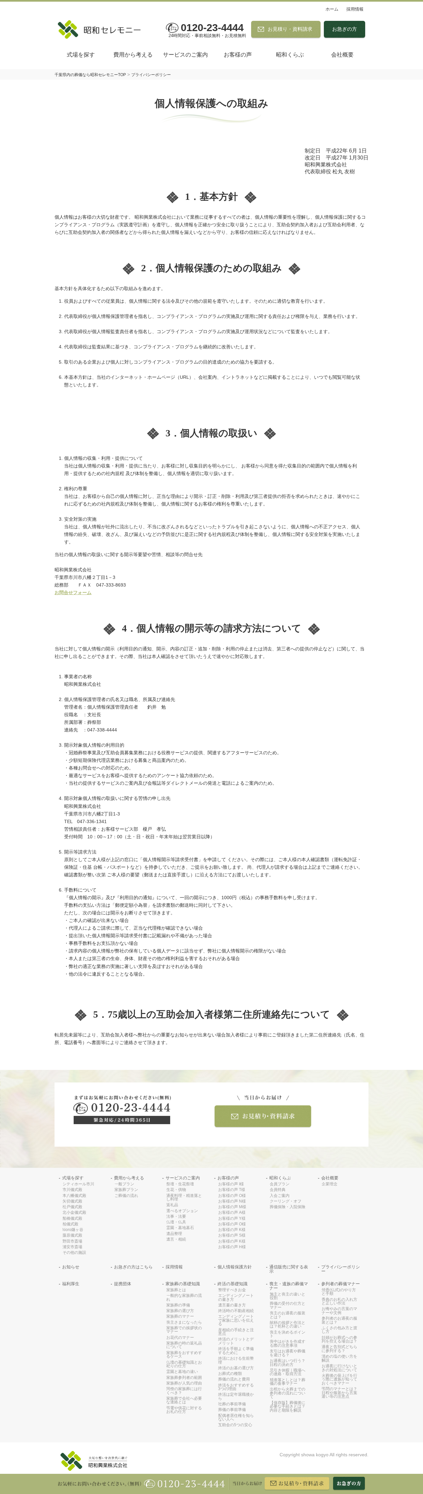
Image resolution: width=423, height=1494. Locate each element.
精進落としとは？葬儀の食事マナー (287, 1382)
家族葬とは (176, 1290)
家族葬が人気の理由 (184, 1383)
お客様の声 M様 (232, 1207)
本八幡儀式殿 (74, 1196)
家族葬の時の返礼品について (184, 1345)
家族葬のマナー (180, 1316)
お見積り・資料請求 (290, 29)
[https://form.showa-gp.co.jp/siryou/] (263, 1111)
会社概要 (342, 55)
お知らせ (70, 1267)
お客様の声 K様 (232, 1230)
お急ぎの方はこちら (133, 1267)
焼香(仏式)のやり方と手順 (339, 1292)
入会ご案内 (279, 1196)
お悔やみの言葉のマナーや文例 (339, 1311)
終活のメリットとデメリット (236, 1341)
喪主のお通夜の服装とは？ (287, 1315)
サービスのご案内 (185, 55)
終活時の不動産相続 (236, 1311)
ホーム (332, 9)
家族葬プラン (126, 1190)
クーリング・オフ (285, 1201)
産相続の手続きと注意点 (236, 1332)
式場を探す (81, 55)
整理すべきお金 (232, 1290)
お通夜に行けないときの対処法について (339, 1368)
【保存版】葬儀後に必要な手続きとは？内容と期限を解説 (287, 1406)
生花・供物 (176, 1190)
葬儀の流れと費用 (234, 1379)
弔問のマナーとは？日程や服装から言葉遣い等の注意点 (339, 1392)
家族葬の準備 (178, 1305)
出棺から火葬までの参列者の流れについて (287, 1393)
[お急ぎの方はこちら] (349, 1484)
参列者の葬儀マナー (340, 1284)
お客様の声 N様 (232, 1201)
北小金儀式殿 (74, 1212)
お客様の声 (238, 55)
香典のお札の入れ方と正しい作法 (339, 1301)
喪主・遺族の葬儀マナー (288, 1286)
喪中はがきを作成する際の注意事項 (287, 1343)
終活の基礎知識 (232, 1284)
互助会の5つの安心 (235, 1425)
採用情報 (355, 9)
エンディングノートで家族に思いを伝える (236, 1320)
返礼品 (172, 1205)
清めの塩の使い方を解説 (339, 1358)
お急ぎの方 (344, 29)
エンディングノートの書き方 (236, 1297)
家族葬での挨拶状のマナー (184, 1330)
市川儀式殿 (72, 1190)
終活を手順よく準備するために (236, 1351)
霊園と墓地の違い (182, 1372)
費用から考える (133, 55)
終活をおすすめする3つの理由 (236, 1387)
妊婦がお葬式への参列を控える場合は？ (339, 1339)
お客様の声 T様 (231, 1190)
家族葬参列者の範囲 (184, 1378)
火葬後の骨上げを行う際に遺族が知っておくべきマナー (339, 1379)
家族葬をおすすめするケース (184, 1355)
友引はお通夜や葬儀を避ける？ (287, 1353)
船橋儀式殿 (72, 1218)
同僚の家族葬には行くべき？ (184, 1391)
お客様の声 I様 (231, 1184)
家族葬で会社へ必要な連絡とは (184, 1400)
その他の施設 (74, 1252)
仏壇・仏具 (176, 1222)
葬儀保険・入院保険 (287, 1207)
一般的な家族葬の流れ (184, 1297)
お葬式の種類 (230, 1374)
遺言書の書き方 (232, 1305)
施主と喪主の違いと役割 (287, 1296)
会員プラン (279, 1184)
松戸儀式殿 (72, 1207)
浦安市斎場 (72, 1247)
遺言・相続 (176, 1239)
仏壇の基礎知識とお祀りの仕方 (184, 1364)
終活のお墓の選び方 (236, 1368)
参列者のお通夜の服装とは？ (339, 1320)
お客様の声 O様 (232, 1196)
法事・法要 (176, 1216)
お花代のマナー (180, 1338)
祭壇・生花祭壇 (180, 1184)
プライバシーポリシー (340, 1269)
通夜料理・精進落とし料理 (184, 1198)
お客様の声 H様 (232, 1247)
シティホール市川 (78, 1184)
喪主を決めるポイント (287, 1334)
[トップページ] (102, 29)
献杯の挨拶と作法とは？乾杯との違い (287, 1325)
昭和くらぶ (290, 55)
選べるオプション (182, 1211)
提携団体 (122, 1284)
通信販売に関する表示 (288, 1269)
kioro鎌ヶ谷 (72, 1230)
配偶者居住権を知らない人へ (236, 1418)
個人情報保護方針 (234, 1267)
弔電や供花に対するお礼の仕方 (184, 1410)
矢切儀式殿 (72, 1201)
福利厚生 (70, 1284)
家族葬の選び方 (180, 1311)
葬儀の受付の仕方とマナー (287, 1305)
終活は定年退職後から (236, 1396)
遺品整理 (174, 1234)
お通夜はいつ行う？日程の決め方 (287, 1363)
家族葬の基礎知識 (183, 1284)
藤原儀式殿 (72, 1235)
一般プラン (124, 1184)
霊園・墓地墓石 (180, 1228)
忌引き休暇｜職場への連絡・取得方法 (287, 1372)
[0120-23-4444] (122, 1109)
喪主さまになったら (184, 1322)
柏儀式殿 (70, 1224)
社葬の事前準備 (232, 1404)
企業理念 (329, 1184)
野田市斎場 (72, 1241)
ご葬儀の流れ (126, 1196)
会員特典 (278, 1190)
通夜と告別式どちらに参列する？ (339, 1349)
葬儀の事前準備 (232, 1410)
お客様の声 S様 (232, 1235)
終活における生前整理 (236, 1360)
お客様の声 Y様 (232, 1218)
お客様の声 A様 (232, 1212)
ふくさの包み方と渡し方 (339, 1330)
